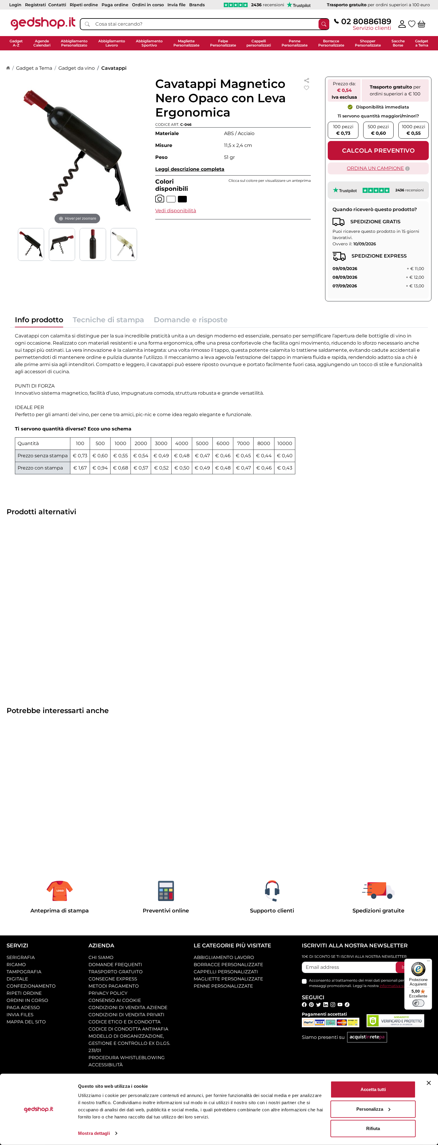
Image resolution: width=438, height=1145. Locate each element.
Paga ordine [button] (115, 4)
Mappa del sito (26, 1022)
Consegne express (112, 979)
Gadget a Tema (34, 68)
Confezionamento (31, 986)
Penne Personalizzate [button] (294, 43)
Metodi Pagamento (113, 986)
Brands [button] (197, 4)
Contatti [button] (57, 4)
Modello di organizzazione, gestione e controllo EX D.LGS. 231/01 (129, 1043)
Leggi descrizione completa (189, 169)
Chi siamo (101, 957)
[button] (175, 210)
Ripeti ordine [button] (84, 4)
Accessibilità (105, 1064)
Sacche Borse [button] (398, 43)
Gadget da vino (76, 68)
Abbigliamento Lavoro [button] (111, 43)
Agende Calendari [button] (41, 43)
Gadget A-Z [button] (16, 43)
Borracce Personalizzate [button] (331, 43)
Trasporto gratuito (115, 971)
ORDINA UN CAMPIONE (375, 168)
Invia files (20, 1014)
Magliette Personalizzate (228, 979)
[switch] (418, 1003)
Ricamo (16, 964)
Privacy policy (108, 993)
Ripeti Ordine (24, 993)
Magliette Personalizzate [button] (186, 43)
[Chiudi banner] (429, 1083)
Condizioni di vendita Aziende (127, 1007)
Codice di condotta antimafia (128, 1029)
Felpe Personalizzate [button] (223, 43)
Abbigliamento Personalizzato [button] (74, 43)
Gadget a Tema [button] (421, 43)
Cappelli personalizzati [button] (258, 43)
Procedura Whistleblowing (126, 1057)
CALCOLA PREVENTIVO (378, 150)
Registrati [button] (35, 4)
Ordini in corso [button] (148, 4)
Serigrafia (21, 957)
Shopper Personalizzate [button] (368, 43)
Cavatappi (114, 68)
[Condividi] (306, 80)
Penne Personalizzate (223, 986)
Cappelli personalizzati (226, 971)
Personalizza (369, 1108)
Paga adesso (23, 1007)
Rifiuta (373, 1128)
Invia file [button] (176, 4)
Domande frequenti (115, 964)
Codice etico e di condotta (124, 1022)
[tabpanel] (219, 403)
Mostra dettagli (94, 1133)
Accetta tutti (373, 1089)
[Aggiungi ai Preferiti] (306, 88)
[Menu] (428, 962)
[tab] (39, 321)
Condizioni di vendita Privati (126, 1014)
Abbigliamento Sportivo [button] (149, 43)
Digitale (17, 979)
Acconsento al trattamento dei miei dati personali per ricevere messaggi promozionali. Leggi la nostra (366, 983)
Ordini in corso (27, 1000)
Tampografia (24, 971)
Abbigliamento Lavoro (224, 957)
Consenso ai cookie (114, 1000)
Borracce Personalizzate (228, 964)
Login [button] (15, 4)
